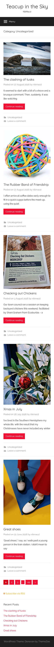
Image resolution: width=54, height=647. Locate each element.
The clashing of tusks (18, 79)
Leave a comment (16, 121)
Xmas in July (12, 409)
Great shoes (12, 529)
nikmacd (37, 84)
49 (28, 582)
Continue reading (14, 106)
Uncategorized (14, 117)
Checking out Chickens (19, 293)
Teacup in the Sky (27, 6)
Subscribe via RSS (15, 593)
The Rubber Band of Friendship (26, 185)
